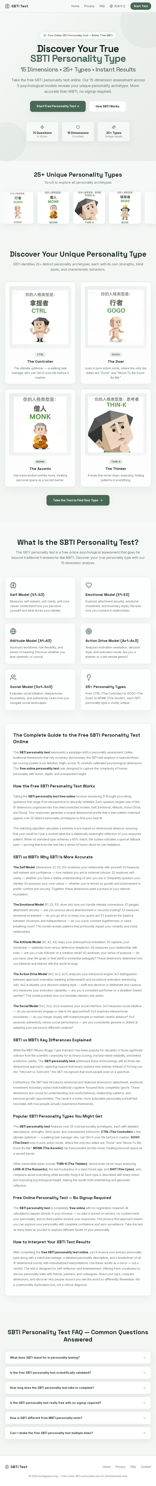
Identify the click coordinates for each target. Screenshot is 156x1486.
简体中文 (120, 6)
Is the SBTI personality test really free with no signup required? (55, 1402)
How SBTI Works (107, 106)
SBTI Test (19, 6)
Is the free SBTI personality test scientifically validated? (50, 1372)
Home (75, 6)
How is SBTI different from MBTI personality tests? (46, 1418)
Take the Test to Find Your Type (75, 500)
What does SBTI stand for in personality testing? (45, 1357)
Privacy (89, 6)
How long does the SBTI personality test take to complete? (52, 1387)
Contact (146, 1466)
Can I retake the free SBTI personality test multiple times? (51, 1433)
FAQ (102, 6)
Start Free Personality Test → (58, 106)
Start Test (141, 6)
